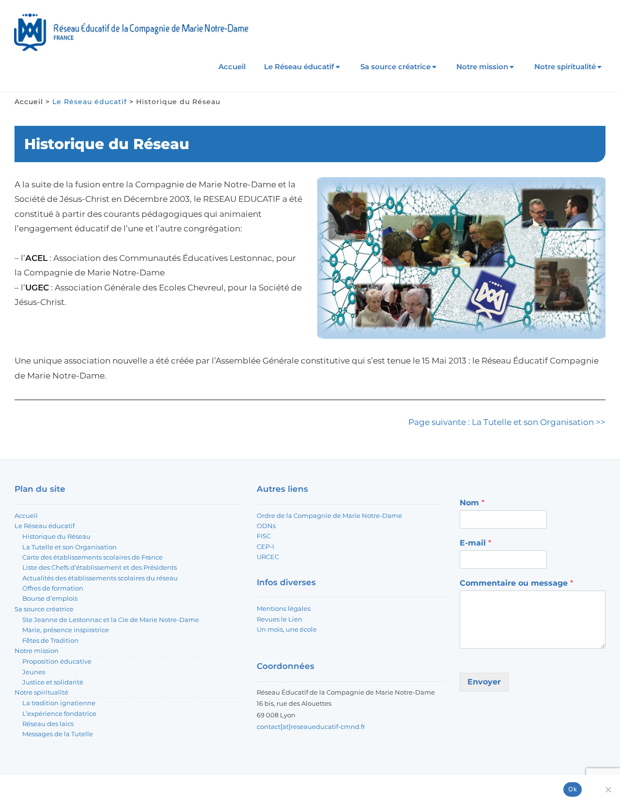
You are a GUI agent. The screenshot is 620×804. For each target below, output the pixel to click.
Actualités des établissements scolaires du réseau (100, 578)
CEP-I (265, 546)
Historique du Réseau (56, 536)
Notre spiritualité (565, 66)
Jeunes (33, 672)
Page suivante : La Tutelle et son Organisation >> (506, 422)
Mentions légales (283, 608)
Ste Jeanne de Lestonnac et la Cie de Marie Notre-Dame (110, 619)
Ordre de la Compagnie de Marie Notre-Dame (329, 515)
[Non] (608, 789)
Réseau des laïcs (48, 724)
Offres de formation (52, 588)
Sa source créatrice (395, 66)
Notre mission (482, 66)
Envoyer (484, 681)
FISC (264, 536)
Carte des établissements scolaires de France (92, 557)
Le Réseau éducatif (299, 66)
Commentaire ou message (516, 583)
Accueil (232, 66)
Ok (572, 789)
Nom (472, 502)
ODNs (266, 526)
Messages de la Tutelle (57, 734)
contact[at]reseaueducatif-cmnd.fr (311, 726)
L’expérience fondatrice (59, 713)
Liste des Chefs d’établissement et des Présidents (99, 567)
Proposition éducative (57, 661)
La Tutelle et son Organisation (69, 547)
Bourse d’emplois (50, 598)
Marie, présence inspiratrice (65, 630)
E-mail (475, 542)
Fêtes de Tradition (50, 640)
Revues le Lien (279, 619)
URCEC (268, 557)
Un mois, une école (287, 629)
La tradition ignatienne (58, 703)
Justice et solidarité (52, 682)
